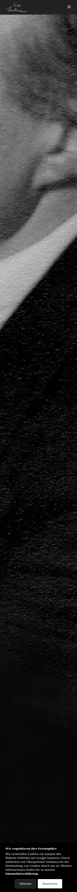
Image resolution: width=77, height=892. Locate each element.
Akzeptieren (49, 884)
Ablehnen (25, 884)
